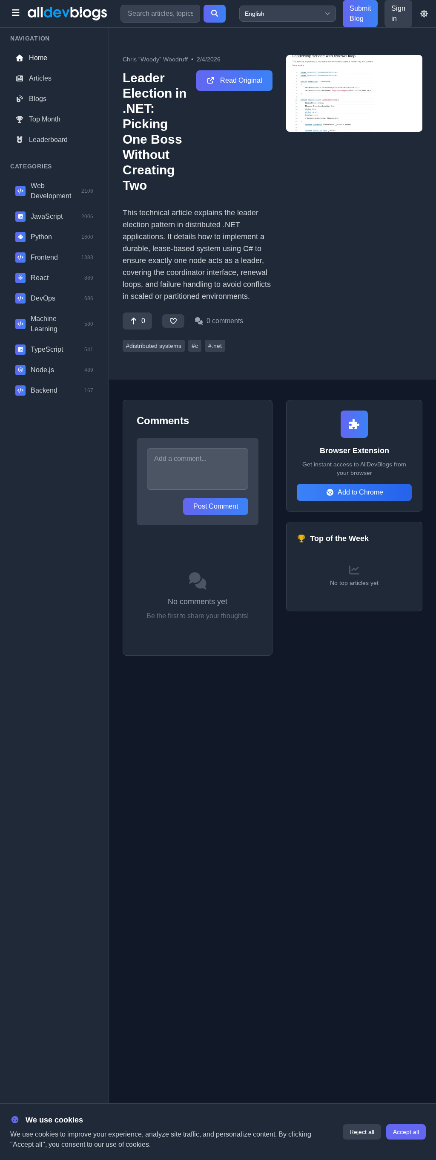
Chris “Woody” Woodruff (155, 59)
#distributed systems (153, 345)
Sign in (398, 13)
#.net (215, 345)
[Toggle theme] (424, 13)
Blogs (37, 98)
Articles (40, 78)
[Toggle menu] (15, 14)
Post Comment (215, 506)
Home (38, 57)
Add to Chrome (360, 492)
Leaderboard (48, 139)
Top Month (44, 119)
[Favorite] (173, 321)
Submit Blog (360, 13)
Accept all (406, 1131)
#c (195, 345)
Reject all (362, 1131)
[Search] (215, 14)
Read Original (240, 80)
